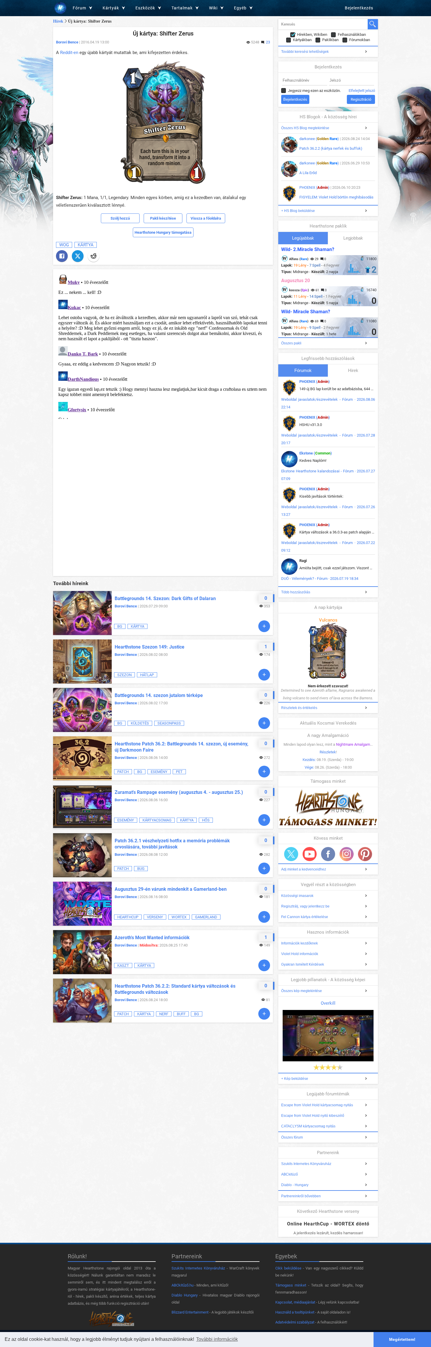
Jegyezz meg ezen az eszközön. (314, 90)
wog (64, 244)
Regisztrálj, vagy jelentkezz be (305, 906)
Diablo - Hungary (294, 1185)
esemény (159, 772)
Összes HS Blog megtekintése (305, 128)
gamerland (206, 917)
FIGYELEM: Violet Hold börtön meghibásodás (336, 197)
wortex (179, 917)
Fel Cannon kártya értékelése (304, 917)
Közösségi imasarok (297, 896)
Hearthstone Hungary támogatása (163, 232)
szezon (124, 675)
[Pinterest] (365, 854)
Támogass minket (290, 1285)
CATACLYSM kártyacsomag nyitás (308, 1126)
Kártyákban (302, 40)
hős (206, 820)
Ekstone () (315, 453)
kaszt (123, 965)
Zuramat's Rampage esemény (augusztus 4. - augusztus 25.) (179, 792)
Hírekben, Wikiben (312, 34)
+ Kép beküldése (294, 1079)
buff (181, 1014)
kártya (86, 244)
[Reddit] (93, 256)
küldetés (140, 723)
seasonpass (169, 723)
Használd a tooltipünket (294, 1312)
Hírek (58, 21)
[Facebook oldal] (328, 854)
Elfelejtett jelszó (362, 90)
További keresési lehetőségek (305, 52)
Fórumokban (359, 40)
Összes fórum (292, 1137)
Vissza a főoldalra (206, 218)
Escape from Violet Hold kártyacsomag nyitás (317, 1105)
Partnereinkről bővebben (301, 1196)
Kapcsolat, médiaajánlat (295, 1302)
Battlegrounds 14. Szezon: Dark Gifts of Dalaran (165, 598)
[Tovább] (264, 626)
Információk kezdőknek (299, 943)
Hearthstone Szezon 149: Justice (149, 647)
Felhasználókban (352, 34)
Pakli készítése (163, 218)
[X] (78, 256)
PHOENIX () (314, 187)
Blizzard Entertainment (190, 1312)
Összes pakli (291, 343)
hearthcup (127, 917)
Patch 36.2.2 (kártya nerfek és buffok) (330, 148)
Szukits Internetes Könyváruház (306, 1164)
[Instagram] (347, 854)
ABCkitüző (289, 1174)
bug (141, 868)
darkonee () (319, 139)
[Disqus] (163, 345)
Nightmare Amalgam (353, 744)
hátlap (147, 675)
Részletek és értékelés (299, 708)
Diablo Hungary (185, 1295)
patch (123, 772)
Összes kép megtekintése (301, 991)
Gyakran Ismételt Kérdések (302, 964)
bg (119, 626)
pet (179, 772)
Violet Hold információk (299, 954)
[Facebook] (62, 256)
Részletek (328, 752)
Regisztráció (361, 99)
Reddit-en (69, 52)
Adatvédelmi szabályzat (294, 1322)
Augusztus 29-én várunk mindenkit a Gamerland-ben (171, 889)
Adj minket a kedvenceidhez (303, 869)
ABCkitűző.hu (183, 1285)
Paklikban (330, 40)
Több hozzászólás (295, 592)
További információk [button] (217, 1339)
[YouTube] (310, 854)
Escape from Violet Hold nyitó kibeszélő (312, 1116)
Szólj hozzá (120, 218)
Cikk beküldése (288, 1268)
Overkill (328, 1003)
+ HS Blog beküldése (298, 211)
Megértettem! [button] (402, 1339)
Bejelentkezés (359, 8)
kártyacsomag (157, 820)
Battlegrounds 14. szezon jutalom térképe (159, 695)
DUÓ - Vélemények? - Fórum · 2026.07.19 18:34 (319, 578)
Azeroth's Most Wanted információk (152, 937)
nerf (163, 1014)
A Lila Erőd (308, 173)
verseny (155, 917)
